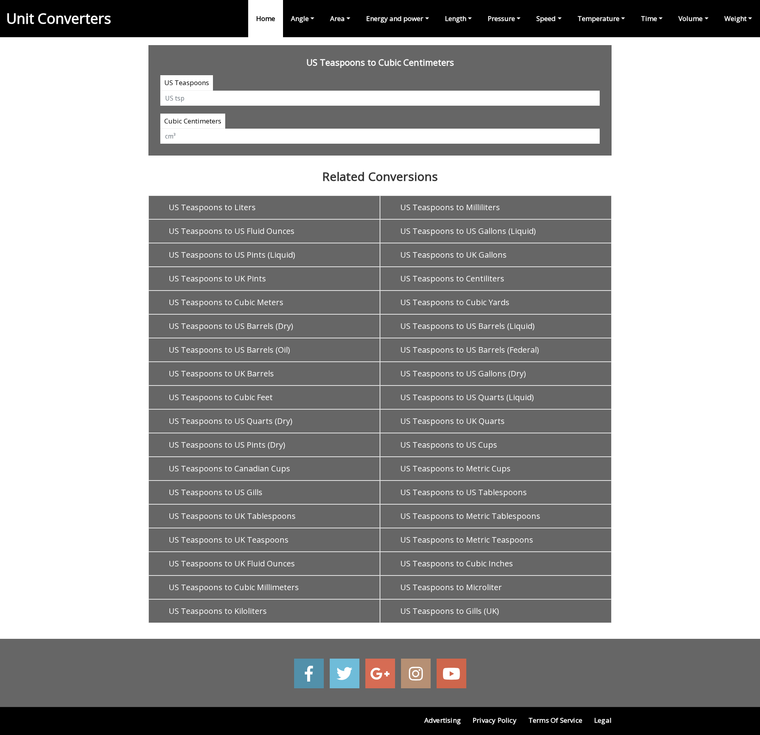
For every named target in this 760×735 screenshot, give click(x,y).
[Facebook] (309, 673)
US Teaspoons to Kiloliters (218, 611)
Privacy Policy (495, 720)
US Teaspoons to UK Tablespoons (232, 516)
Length (455, 18)
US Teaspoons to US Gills (215, 492)
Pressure (501, 18)
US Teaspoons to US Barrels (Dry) (231, 326)
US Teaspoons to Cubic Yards (454, 302)
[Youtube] (451, 673)
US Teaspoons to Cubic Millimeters (234, 587)
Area (337, 18)
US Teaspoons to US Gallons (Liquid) (468, 231)
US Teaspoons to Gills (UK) (449, 611)
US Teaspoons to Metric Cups (455, 468)
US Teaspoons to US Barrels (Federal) (469, 349)
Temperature (598, 18)
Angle (300, 18)
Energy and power (394, 18)
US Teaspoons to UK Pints (217, 278)
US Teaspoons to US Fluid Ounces (231, 231)
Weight (735, 18)
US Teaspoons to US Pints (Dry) (227, 444)
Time (649, 18)
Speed (546, 18)
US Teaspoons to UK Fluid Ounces (232, 563)
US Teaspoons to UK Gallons (453, 254)
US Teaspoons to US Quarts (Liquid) (467, 397)
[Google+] (380, 673)
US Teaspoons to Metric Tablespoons (470, 516)
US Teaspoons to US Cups (448, 444)
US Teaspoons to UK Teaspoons (229, 539)
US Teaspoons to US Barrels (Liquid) (467, 326)
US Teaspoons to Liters (212, 207)
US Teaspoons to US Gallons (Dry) (463, 373)
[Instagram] (416, 673)
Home (265, 18)
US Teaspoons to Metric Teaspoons (466, 539)
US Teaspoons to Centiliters (452, 278)
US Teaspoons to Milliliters (450, 207)
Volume (690, 18)
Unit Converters (58, 18)
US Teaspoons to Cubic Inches (456, 563)
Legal (603, 720)
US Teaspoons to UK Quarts (452, 421)
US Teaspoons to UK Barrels (221, 373)
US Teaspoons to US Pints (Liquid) (232, 254)
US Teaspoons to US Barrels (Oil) (229, 349)
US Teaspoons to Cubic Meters (226, 302)
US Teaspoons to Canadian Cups (229, 468)
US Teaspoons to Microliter (451, 587)
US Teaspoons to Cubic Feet (221, 397)
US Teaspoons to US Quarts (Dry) (231, 421)
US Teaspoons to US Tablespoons (463, 492)
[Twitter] (344, 673)
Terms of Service (555, 720)
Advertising (442, 720)
